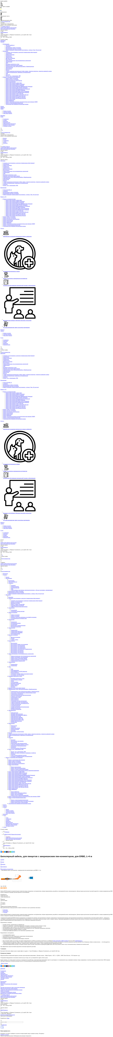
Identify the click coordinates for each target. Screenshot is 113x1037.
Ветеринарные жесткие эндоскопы (13, 48)
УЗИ (7, 73)
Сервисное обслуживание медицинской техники (11, 989)
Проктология (9, 68)
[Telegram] (14, 852)
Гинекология (8, 55)
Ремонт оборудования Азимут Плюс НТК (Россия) (17, 94)
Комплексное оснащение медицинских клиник (11, 993)
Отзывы (5, 120)
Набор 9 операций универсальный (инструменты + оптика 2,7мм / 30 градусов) (23, 50)
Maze (8, 1018)
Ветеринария (6, 44)
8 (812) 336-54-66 (56, 940)
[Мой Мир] (5, 852)
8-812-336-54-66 (8, 28)
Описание (5, 909)
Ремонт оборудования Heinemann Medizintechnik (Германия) (19, 86)
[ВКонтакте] (1, 852)
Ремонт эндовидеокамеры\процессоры (14, 103)
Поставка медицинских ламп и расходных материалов (13, 987)
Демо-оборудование (7, 113)
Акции (2, 108)
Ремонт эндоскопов (5, 991)
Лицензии (5, 341)
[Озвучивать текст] (1, 17)
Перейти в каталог (5, 1034)
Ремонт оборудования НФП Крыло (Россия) (15, 96)
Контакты (3, 115)
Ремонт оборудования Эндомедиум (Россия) (16, 97)
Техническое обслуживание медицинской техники (17, 104)
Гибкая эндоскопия (10, 54)
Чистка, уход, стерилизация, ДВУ (13, 75)
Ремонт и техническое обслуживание (11, 77)
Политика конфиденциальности (8, 1014)
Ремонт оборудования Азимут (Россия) (14, 93)
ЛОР (7, 62)
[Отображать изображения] (1, 13)
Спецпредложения (7, 112)
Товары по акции (7, 111)
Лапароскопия (9, 61)
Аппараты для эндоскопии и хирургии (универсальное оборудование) (21, 52)
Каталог (2, 41)
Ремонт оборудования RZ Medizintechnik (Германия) (17, 92)
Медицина (3, 40)
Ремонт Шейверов (10, 100)
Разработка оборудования (9, 124)
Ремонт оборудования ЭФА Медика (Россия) (16, 98)
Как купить (5, 911)
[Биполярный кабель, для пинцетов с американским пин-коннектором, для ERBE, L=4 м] (17, 885)
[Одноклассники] (3, 852)
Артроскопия (9, 53)
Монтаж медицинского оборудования (9, 988)
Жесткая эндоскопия (10, 58)
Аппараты (8, 46)
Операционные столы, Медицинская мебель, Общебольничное (20, 66)
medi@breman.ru (4, 32)
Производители (6, 122)
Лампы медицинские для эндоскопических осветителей (18, 60)
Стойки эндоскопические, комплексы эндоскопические (18, 72)
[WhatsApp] (10, 852)
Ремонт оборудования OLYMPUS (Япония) (15, 90)
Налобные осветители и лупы (12, 64)
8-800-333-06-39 (6, 26)
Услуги (2, 106)
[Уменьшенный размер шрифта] (1, 2)
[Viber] (8, 852)
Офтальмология (9, 67)
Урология (8, 74)
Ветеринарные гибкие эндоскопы (13, 47)
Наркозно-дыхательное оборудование (14, 65)
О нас (2, 116)
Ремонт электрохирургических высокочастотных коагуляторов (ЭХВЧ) (22, 101)
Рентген (7, 70)
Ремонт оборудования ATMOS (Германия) (15, 84)
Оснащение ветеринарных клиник (8, 992)
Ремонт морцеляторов (11, 81)
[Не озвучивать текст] (1, 19)
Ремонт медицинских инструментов (14, 80)
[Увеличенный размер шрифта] (2, 5)
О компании (6, 119)
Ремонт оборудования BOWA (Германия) (15, 85)
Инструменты (9, 59)
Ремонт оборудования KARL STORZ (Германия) (16, 87)
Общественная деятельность (9, 123)
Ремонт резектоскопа (10, 99)
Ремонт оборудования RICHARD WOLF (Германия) (17, 91)
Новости (3, 107)
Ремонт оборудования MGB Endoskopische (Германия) (18, 88)
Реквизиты (5, 121)
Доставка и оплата (7, 126)
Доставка (5, 912)
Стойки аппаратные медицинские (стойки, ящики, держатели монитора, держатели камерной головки (29, 71)
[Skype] (12, 852)
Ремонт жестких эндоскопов (12, 79)
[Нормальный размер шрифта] (1, 3)
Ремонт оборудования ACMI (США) (14, 83)
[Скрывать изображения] (1, 14)
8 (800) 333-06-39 (64, 940)
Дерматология (9, 57)
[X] (7, 852)
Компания (3, 968)
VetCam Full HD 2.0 (10, 45)
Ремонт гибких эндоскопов (12, 78)
